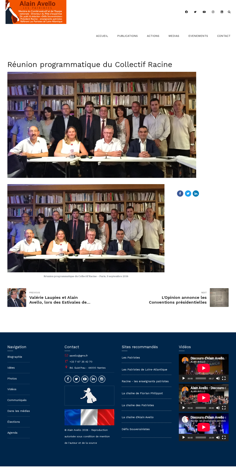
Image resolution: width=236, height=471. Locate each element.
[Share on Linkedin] (196, 193)
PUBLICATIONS (127, 36)
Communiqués (17, 400)
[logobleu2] (89, 395)
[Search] (229, 11)
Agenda (12, 432)
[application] (204, 368)
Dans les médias (18, 411)
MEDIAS (174, 36)
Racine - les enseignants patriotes (145, 381)
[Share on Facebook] (180, 193)
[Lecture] (183, 378)
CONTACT (223, 36)
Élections (13, 421)
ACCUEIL (102, 36)
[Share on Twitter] (188, 193)
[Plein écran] (224, 378)
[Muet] (218, 378)
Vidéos (11, 389)
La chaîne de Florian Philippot (142, 393)
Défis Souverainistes (136, 429)
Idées (11, 367)
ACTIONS (153, 36)
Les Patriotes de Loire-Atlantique (144, 369)
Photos (12, 378)
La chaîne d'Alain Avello (138, 417)
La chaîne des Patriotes (138, 405)
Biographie (14, 356)
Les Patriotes (131, 357)
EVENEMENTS (198, 36)
